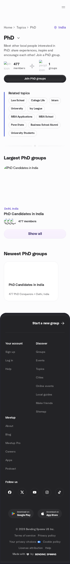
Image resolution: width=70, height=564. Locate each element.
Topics (21, 27)
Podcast (10, 468)
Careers (10, 451)
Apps (8, 460)
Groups (41, 352)
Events (40, 360)
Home (8, 27)
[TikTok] (59, 492)
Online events (45, 386)
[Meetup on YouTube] (34, 492)
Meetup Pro (12, 443)
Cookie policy (52, 542)
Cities (40, 377)
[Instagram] (47, 492)
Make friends (44, 403)
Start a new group (45, 323)
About (9, 426)
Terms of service (25, 535)
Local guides (44, 394)
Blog (8, 434)
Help (8, 369)
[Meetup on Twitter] (22, 492)
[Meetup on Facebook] (9, 492)
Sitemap (41, 411)
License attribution (31, 548)
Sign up (10, 352)
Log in (9, 360)
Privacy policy (47, 535)
